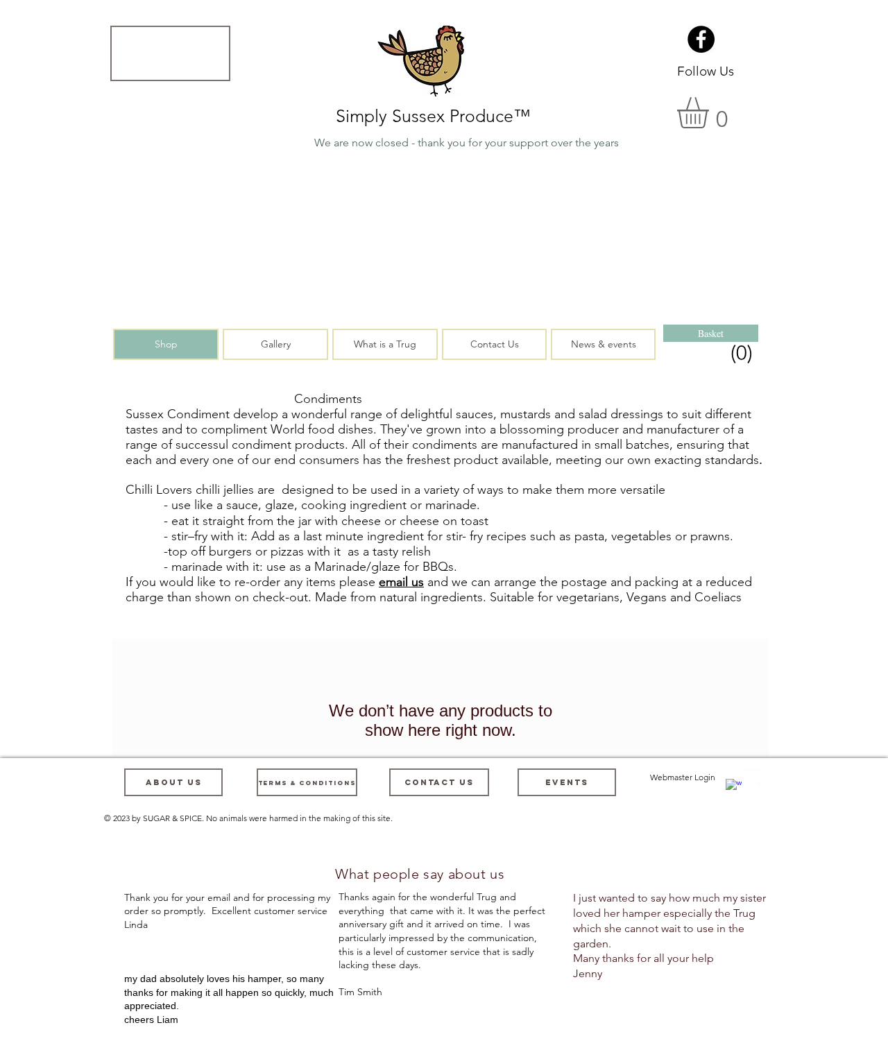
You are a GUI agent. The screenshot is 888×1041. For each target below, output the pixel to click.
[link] (711, 353)
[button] (170, 53)
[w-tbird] (753, 777)
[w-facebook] (734, 787)
